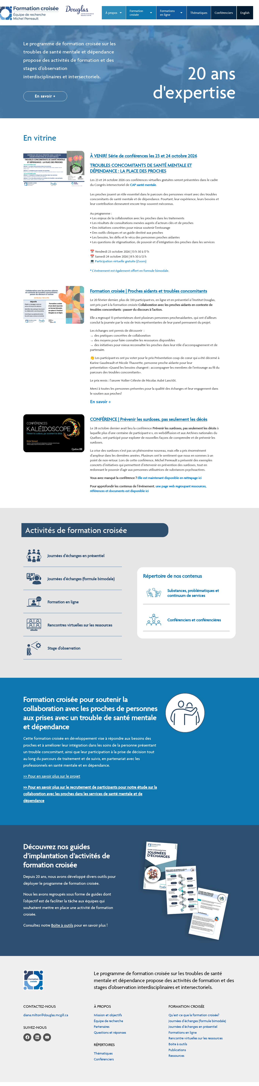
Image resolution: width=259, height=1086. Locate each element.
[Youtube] (47, 1037)
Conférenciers (224, 13)
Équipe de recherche (108, 1021)
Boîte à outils (62, 925)
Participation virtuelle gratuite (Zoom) (121, 261)
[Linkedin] (37, 1037)
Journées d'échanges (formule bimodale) (81, 578)
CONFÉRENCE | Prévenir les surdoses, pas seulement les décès (148, 419)
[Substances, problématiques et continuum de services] (153, 593)
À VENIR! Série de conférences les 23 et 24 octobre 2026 (143, 155)
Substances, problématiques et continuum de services (193, 593)
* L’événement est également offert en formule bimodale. (130, 271)
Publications (177, 1050)
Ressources (176, 1056)
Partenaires (101, 1027)
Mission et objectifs (108, 1015)
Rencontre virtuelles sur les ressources (196, 1038)
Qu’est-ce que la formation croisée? (194, 1015)
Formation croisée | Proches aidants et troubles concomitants (148, 291)
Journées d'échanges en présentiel (76, 555)
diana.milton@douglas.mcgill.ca (45, 1015)
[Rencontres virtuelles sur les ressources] (34, 625)
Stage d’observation (64, 648)
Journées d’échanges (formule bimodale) (197, 1021)
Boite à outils (178, 1044)
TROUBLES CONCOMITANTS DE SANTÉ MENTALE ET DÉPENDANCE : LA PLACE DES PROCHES (141, 168)
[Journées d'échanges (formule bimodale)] (34, 578)
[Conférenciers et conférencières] (153, 620)
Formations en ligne (183, 1032)
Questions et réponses (110, 1032)
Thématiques (198, 13)
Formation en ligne (63, 601)
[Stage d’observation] (34, 648)
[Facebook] (27, 1037)
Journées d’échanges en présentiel (193, 1027)
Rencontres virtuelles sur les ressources (80, 625)
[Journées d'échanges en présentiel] (34, 555)
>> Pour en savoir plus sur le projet (51, 776)
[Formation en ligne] (34, 602)
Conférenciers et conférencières (194, 619)
